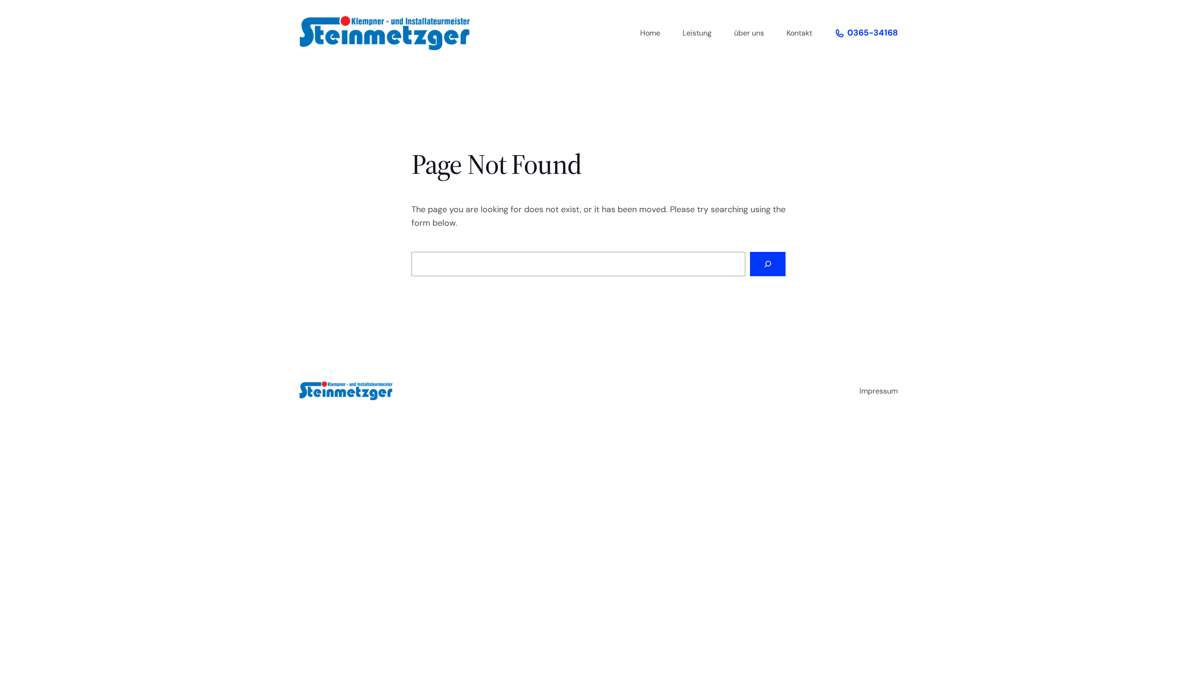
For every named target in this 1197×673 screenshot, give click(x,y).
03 (852, 32)
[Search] (768, 264)
